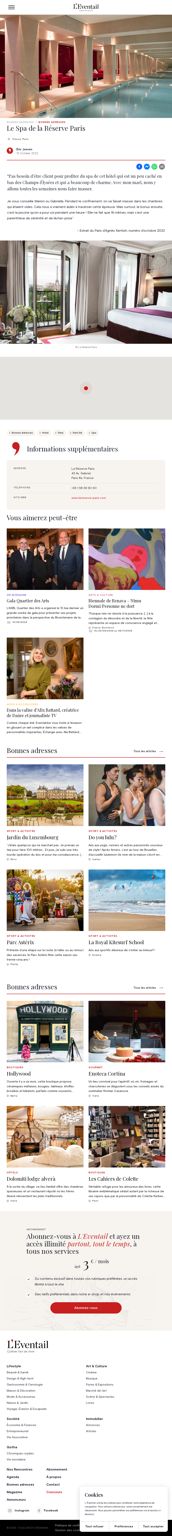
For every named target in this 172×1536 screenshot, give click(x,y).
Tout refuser (94, 1526)
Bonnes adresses (20, 122)
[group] (45, 576)
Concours (54, 1492)
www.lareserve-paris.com (89, 498)
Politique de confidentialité (73, 1525)
